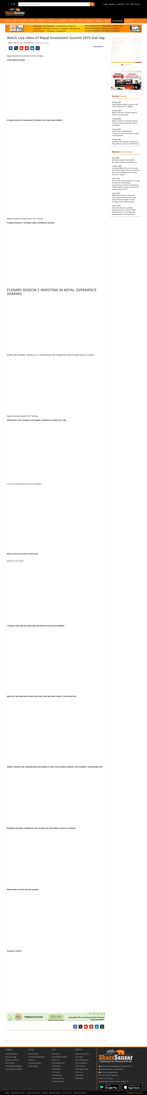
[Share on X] (16, 48)
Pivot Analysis (10, 1063)
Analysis (99, 21)
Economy (23, 21)
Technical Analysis (11, 1054)
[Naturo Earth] (56, 1017)
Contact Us (121, 4)
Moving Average (10, 1057)
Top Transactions (81, 1063)
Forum (80, 21)
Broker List (55, 1060)
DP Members (56, 1069)
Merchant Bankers (58, 1063)
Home (8, 21)
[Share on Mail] (38, 48)
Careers (44, 1093)
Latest (46, 43)
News (15, 21)
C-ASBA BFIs (56, 1066)
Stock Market (38, 43)
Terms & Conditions (80, 1093)
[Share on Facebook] (11, 48)
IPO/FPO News (33, 1054)
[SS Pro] (73, 28)
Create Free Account (33, 1093)
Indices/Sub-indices (82, 1060)
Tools (107, 21)
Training (71, 21)
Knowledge (88, 21)
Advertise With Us (55, 1093)
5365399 (114, 1075)
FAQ (127, 4)
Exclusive (31, 1060)
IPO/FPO (41, 21)
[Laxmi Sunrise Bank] (126, 51)
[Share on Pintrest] (27, 48)
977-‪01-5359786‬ (105, 1075)
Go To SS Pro (67, 1093)
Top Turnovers (80, 1066)
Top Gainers (79, 1075)
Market (32, 21)
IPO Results (56, 1072)
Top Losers (79, 1072)
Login (105, 4)
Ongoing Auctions (58, 1081)
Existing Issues (57, 1075)
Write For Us (135, 4)
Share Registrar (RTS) (59, 1057)
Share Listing (32, 1066)
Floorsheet (79, 1057)
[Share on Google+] (21, 48)
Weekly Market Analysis (13, 1066)
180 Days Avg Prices (12, 1060)
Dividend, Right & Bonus (36, 1057)
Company (50, 21)
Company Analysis (34, 1063)
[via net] (126, 80)
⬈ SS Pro (128, 21)
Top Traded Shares (82, 1069)
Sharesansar (137, 1093)
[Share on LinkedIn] (32, 48)
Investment (61, 21)
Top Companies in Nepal (13, 1069)
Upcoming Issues (58, 1078)
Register (112, 4)
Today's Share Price (82, 1054)
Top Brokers (79, 1078)
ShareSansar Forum (18, 1093)
